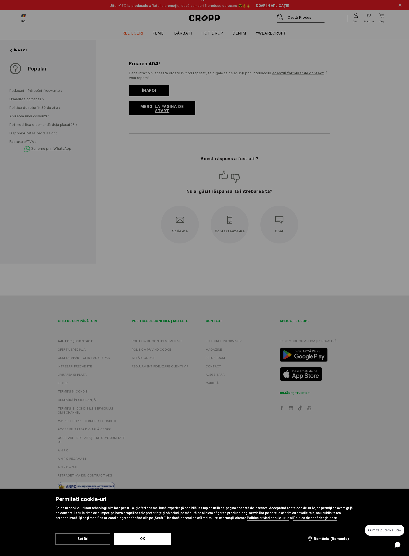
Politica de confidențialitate (315, 518)
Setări (83, 539)
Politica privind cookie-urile (268, 518)
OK (142, 539)
